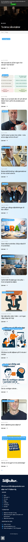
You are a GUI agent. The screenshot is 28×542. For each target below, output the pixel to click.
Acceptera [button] (13, 4)
